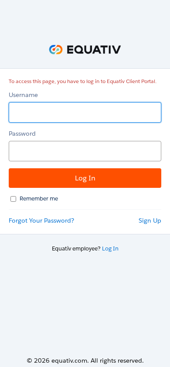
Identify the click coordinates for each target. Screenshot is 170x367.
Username (23, 95)
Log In (110, 248)
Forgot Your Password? (41, 220)
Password (22, 133)
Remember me (39, 198)
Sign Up (150, 220)
